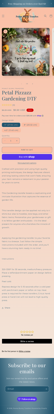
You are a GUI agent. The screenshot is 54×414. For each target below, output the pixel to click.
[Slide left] (21, 84)
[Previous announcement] (3, 3)
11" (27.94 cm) (11, 125)
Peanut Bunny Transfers (22, 408)
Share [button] (7, 308)
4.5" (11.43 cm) (11, 130)
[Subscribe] (46, 389)
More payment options (27, 163)
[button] (3, 16)
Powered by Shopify (39, 408)
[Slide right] (32, 84)
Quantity (6, 136)
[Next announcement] (51, 3)
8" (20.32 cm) (30, 125)
